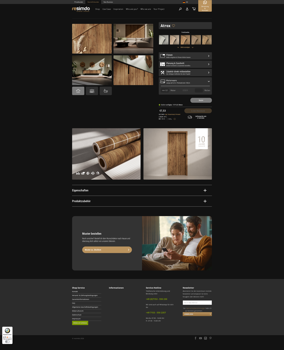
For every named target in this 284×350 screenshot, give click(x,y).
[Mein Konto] (187, 9)
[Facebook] (195, 338)
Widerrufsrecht (77, 311)
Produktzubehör (81, 201)
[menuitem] (86, 292)
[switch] (7, 341)
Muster (201, 100)
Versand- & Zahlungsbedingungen (85, 295)
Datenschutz (76, 315)
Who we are (146, 9)
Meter (173, 90)
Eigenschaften (80, 190)
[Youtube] (200, 338)
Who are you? (132, 9)
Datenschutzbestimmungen (195, 308)
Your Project (159, 9)
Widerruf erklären (80, 323)
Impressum (76, 319)
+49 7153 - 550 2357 (156, 312)
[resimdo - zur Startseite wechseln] (81, 9)
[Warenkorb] (194, 9)
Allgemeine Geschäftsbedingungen (85, 307)
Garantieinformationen (80, 299)
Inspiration (118, 9)
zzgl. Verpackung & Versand (172, 114)
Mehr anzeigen (185, 47)
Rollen (207, 90)
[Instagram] (205, 338)
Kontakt (75, 292)
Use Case (106, 9)
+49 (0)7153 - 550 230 (156, 299)
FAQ (73, 303)
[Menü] (11, 328)
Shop (97, 9)
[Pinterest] (210, 338)
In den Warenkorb (198, 111)
